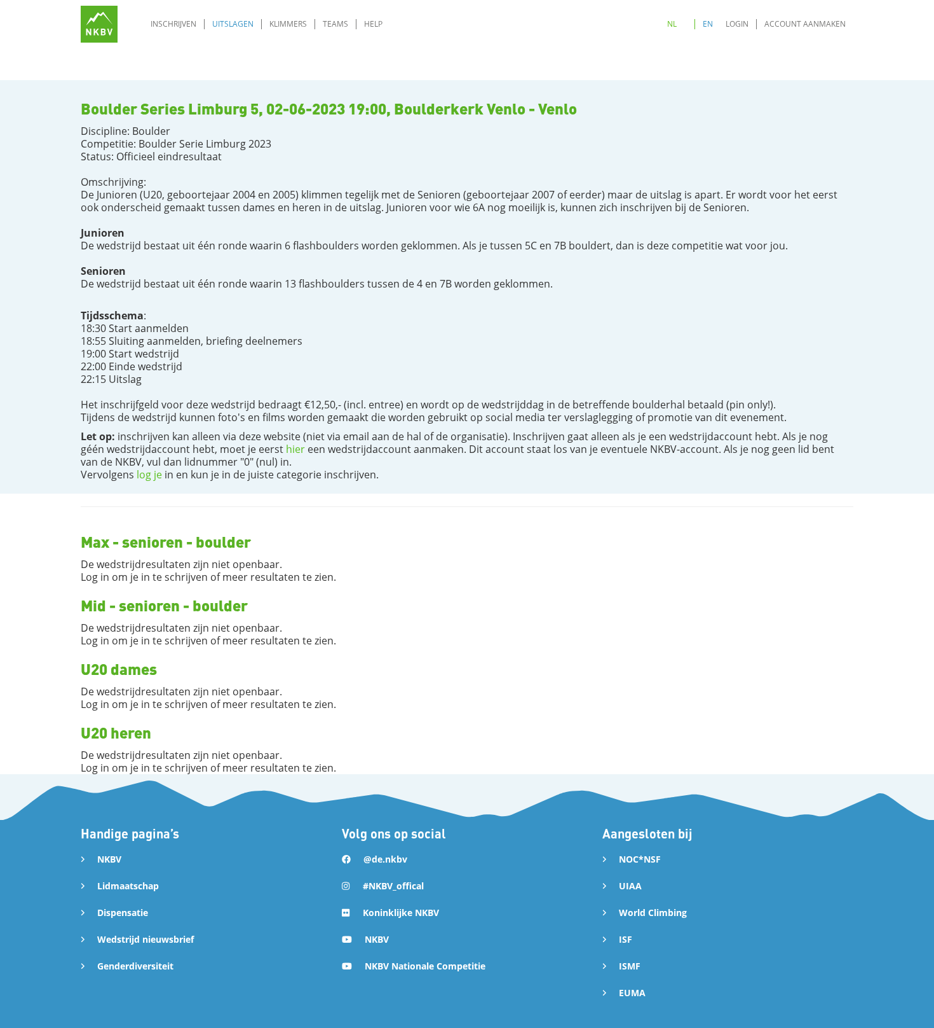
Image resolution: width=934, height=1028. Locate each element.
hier (295, 449)
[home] (99, 24)
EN (708, 23)
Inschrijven (173, 23)
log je (149, 475)
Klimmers (288, 23)
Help (373, 23)
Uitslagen (233, 23)
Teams (335, 23)
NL (672, 23)
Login (737, 23)
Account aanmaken (805, 23)
